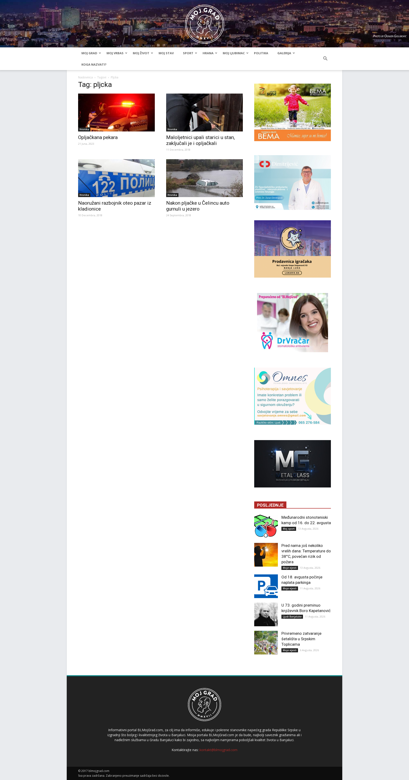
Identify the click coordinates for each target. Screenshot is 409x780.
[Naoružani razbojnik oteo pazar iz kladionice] (116, 178)
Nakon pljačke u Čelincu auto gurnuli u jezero (197, 206)
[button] (325, 58)
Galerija (284, 53)
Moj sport (289, 528)
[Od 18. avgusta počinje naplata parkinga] (266, 586)
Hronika (84, 129)
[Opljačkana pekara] (116, 112)
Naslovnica (85, 77)
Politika (261, 53)
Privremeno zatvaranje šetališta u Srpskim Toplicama (301, 639)
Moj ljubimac (234, 53)
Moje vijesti (290, 567)
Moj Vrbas (115, 53)
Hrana (208, 53)
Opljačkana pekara (98, 137)
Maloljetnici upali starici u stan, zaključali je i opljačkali (200, 140)
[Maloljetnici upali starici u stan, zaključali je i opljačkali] (204, 112)
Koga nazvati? (94, 64)
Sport (188, 53)
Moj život (141, 53)
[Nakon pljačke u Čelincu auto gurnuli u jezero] (204, 178)
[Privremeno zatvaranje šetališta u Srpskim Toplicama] (266, 642)
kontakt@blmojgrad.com (218, 750)
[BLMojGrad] (204, 22)
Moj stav (166, 53)
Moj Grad (89, 53)
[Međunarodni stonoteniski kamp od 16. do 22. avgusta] (266, 526)
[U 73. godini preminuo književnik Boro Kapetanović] (266, 614)
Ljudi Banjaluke (292, 616)
